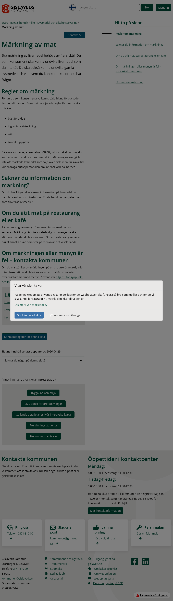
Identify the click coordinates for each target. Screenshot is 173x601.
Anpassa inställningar (68, 315)
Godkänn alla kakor (29, 315)
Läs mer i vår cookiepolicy (31, 305)
